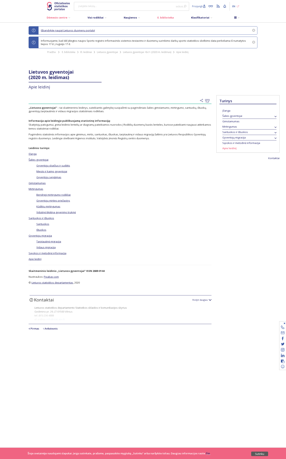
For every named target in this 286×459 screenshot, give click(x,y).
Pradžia (51, 52)
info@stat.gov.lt (55, 319)
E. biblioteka (68, 52)
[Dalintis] (202, 101)
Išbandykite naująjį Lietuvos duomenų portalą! (68, 30)
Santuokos (42, 224)
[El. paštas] (282, 333)
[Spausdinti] (208, 101)
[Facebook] (282, 339)
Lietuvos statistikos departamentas (52, 282)
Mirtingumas (229, 126)
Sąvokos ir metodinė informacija (241, 143)
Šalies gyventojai (232, 116)
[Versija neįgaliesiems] (211, 6)
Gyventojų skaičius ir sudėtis (53, 165)
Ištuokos (41, 230)
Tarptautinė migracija (48, 241)
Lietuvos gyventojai (107, 52)
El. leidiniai (86, 52)
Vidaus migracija (46, 247)
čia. (208, 453)
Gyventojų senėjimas (48, 177)
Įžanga (226, 110)
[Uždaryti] (280, 323)
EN (233, 6)
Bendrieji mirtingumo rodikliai (53, 194)
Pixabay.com (51, 276)
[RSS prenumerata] (219, 6)
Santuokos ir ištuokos (235, 132)
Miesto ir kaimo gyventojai (51, 171)
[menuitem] (58, 18)
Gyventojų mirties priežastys (53, 200)
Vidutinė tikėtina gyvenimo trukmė (56, 212)
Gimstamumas (231, 121)
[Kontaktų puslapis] (282, 327)
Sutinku (259, 454)
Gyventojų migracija (234, 137)
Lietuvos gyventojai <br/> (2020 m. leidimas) (147, 52)
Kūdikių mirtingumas (48, 206)
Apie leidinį (182, 52)
